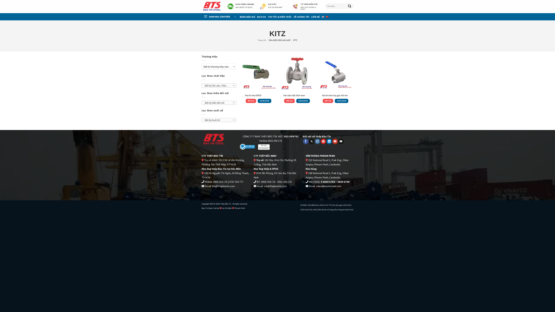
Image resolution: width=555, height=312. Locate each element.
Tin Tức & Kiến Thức (280, 16)
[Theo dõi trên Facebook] (305, 141)
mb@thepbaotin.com (275, 186)
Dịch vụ (261, 16)
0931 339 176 (284, 181)
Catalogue (264, 101)
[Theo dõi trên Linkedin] (329, 141)
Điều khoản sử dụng (325, 209)
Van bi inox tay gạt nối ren (335, 95)
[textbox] (218, 86)
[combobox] (339, 6)
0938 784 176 (268, 181)
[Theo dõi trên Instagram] (317, 141)
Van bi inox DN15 (253, 95)
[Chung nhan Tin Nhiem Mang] (264, 146)
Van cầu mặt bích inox (294, 95)
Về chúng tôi (301, 16)
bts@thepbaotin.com (223, 186)
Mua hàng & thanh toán (344, 209)
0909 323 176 (220, 181)
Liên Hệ (315, 16)
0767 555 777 (236, 181)
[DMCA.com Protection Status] (282, 146)
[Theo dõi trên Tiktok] (341, 141)
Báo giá (251, 101)
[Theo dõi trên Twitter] (311, 141)
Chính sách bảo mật (308, 209)
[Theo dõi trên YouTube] (335, 141)
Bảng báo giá (247, 16)
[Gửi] (349, 6)
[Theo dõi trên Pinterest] (323, 141)
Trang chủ (262, 40)
